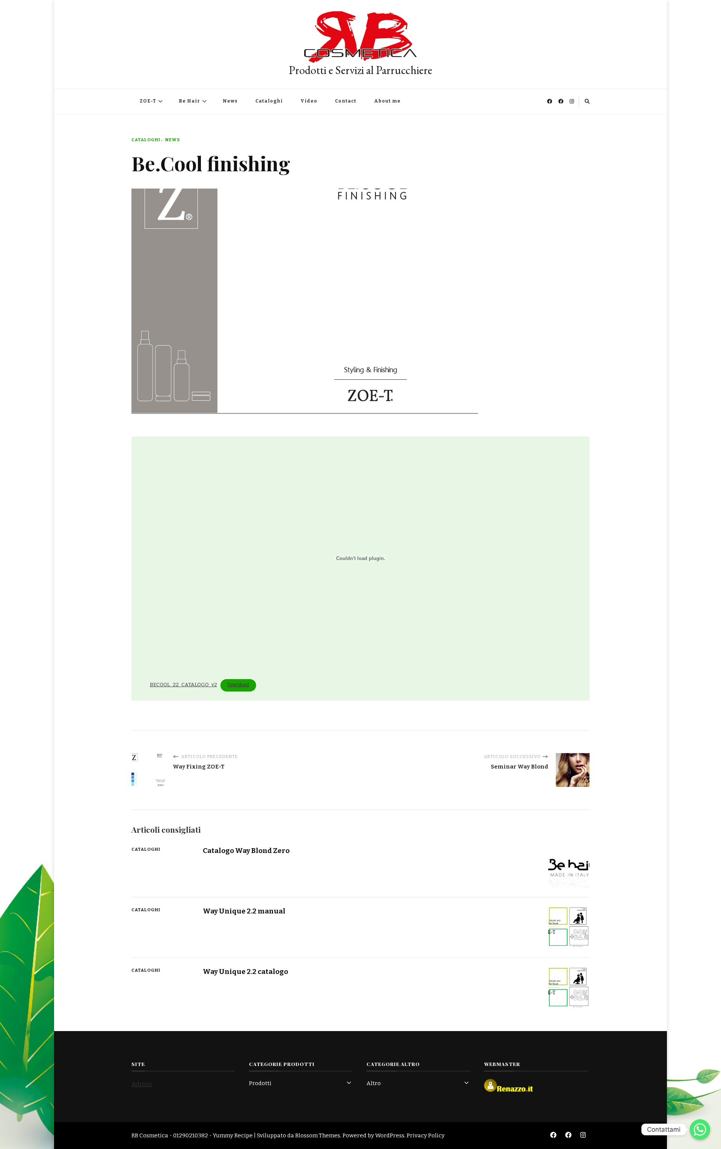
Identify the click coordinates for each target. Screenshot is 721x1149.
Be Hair (189, 101)
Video (308, 101)
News (230, 101)
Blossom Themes (317, 1135)
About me (387, 101)
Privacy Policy (426, 1135)
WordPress (389, 1135)
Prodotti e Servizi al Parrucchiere (360, 70)
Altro (374, 1083)
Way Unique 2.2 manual (244, 911)
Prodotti (260, 1083)
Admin (141, 1084)
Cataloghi (269, 101)
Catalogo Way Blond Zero (246, 850)
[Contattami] (700, 1129)
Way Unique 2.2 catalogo (245, 971)
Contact (345, 101)
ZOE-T (148, 101)
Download (238, 684)
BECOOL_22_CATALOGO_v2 (183, 684)
